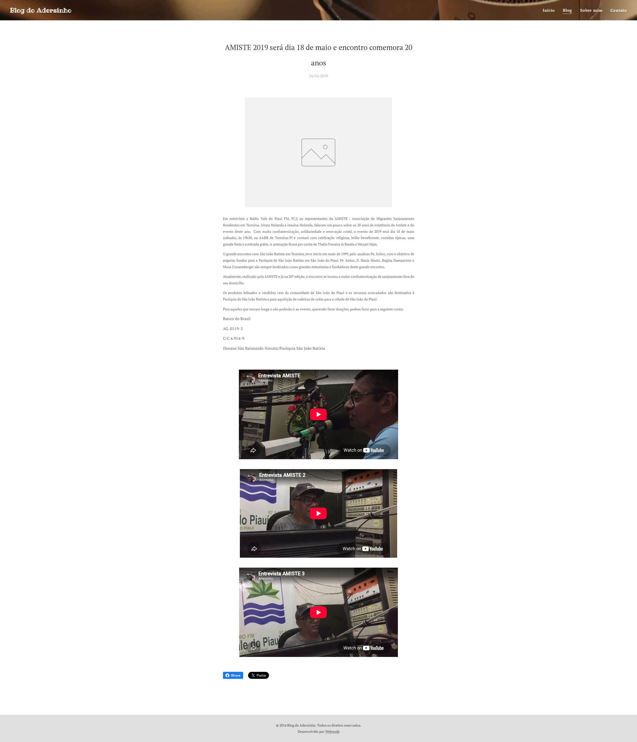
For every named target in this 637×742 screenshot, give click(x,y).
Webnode (332, 731)
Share (236, 675)
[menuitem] (550, 10)
